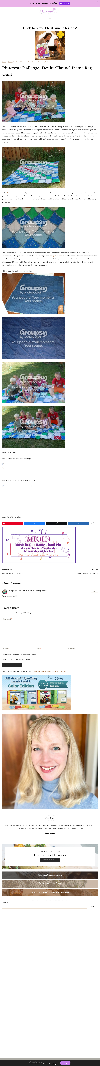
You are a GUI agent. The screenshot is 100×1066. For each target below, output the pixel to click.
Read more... (50, 833)
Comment (7, 619)
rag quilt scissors (56, 256)
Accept (65, 1063)
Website (71, 649)
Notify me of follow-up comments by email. (21, 655)
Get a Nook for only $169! (12, 571)
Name (6, 649)
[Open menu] (50, 18)
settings (54, 1064)
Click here (31, 28)
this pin (9, 193)
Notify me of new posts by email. (17, 659)
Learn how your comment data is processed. (50, 671)
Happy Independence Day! (87, 571)
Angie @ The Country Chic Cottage (26, 590)
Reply (94, 591)
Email (38, 649)
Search (5, 902)
